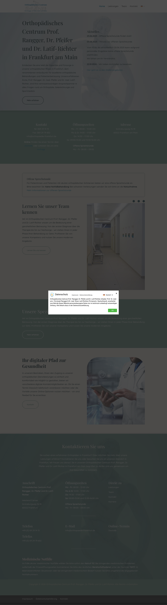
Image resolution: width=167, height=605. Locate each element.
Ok (112, 310)
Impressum (75, 295)
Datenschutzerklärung (86, 295)
